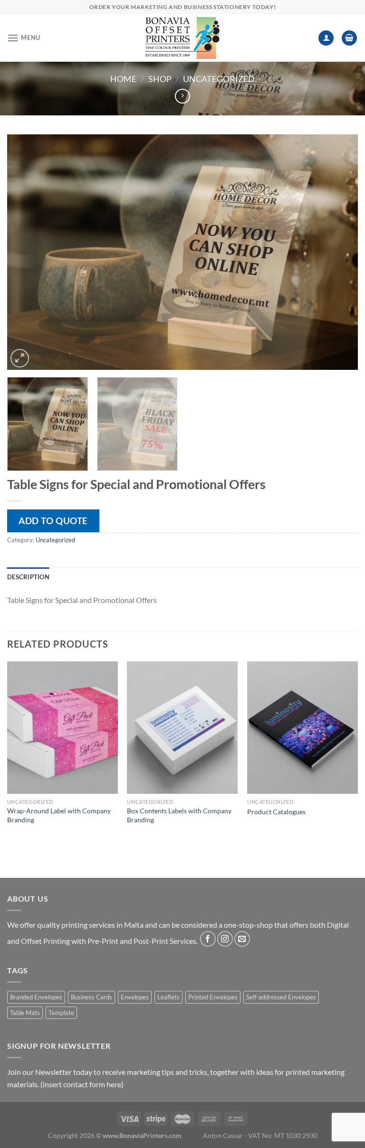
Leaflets (168, 997)
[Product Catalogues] (302, 727)
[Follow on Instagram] (225, 939)
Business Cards (91, 997)
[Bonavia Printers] (182, 38)
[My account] (326, 38)
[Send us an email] (242, 939)
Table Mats (25, 1012)
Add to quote (53, 520)
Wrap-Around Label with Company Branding (59, 815)
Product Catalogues (276, 812)
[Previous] (26, 252)
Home (123, 79)
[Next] (338, 252)
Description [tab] (28, 577)
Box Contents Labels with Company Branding (179, 815)
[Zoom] (19, 358)
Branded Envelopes (36, 997)
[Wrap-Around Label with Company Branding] (62, 727)
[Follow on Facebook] (208, 939)
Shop (160, 79)
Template (61, 1012)
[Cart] (349, 38)
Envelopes (135, 997)
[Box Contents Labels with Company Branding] (182, 727)
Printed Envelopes (213, 997)
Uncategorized (219, 79)
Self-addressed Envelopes (281, 997)
